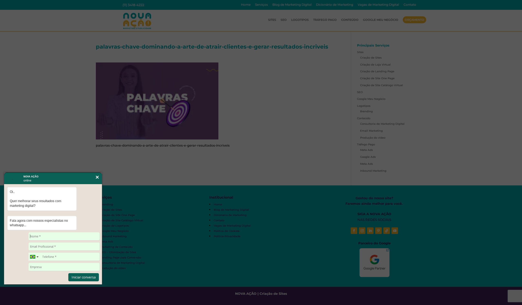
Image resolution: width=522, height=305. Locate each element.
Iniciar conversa (84, 277)
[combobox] (35, 257)
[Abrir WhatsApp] (10, 294)
